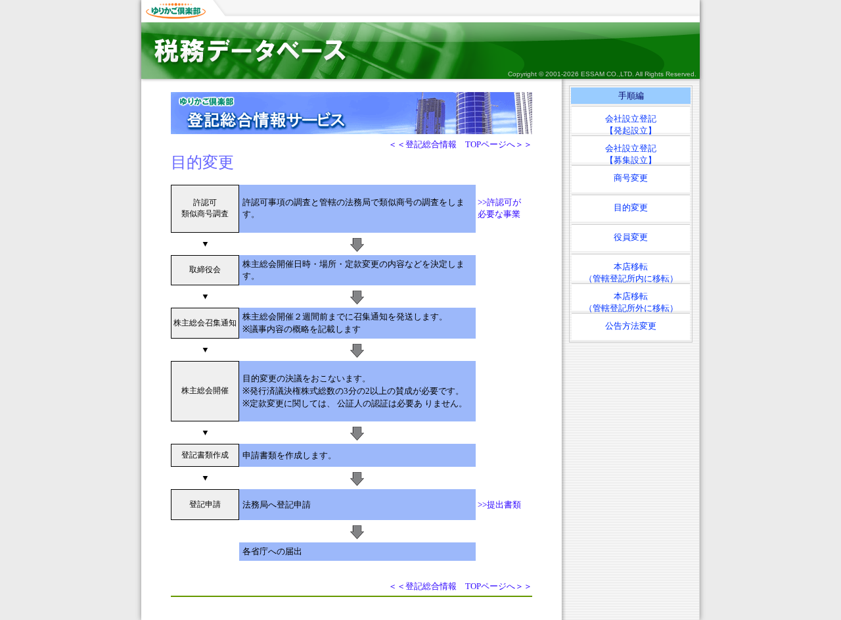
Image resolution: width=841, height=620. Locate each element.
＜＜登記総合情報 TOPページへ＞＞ (460, 144)
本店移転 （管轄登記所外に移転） (631, 300)
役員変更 (631, 237)
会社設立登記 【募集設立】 (630, 152)
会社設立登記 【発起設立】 (630, 123)
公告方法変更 (630, 326)
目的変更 (631, 207)
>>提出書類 (499, 505)
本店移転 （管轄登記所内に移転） (631, 271)
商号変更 (631, 178)
